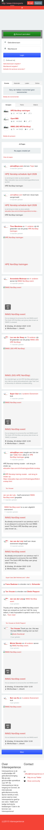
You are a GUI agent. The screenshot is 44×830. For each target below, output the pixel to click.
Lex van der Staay (17, 337)
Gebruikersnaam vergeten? (12, 64)
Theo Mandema (16, 226)
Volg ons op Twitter (34, 777)
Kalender (17, 83)
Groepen (8, 105)
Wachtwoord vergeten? (10, 66)
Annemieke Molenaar (18, 278)
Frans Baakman (11, 584)
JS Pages (22, 144)
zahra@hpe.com (16, 166)
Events (6, 83)
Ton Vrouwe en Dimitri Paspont (15, 623)
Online (37, 83)
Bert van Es (14, 698)
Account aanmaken (22, 34)
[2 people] (4, 623)
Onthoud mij (10, 60)
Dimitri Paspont (33, 591)
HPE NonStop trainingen (20, 110)
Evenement (34, 393)
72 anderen (31, 337)
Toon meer (12, 615)
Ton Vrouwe (9, 488)
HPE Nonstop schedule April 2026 (21, 173)
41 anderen (34, 278)
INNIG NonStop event (25, 281)
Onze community (33, 781)
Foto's (22, 105)
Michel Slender (16, 643)
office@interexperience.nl (34, 774)
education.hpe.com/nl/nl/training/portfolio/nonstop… (21, 211)
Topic (32, 166)
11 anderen (29, 226)
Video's (35, 105)
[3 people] (4, 578)
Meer (22, 752)
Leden (27, 83)
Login (31, 3)
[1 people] (4, 489)
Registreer (38, 3)
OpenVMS (14, 118)
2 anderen (25, 393)
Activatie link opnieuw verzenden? (14, 69)
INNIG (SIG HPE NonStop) (21, 126)
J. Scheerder (35, 584)
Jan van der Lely (9, 495)
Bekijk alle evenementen (11, 97)
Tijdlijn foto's (17, 455)
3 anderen (26, 698)
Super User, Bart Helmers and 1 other (18, 577)
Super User (14, 393)
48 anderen (29, 643)
